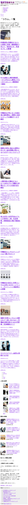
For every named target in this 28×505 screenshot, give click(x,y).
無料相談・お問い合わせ (6, 485)
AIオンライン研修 (7, 494)
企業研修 (5, 10)
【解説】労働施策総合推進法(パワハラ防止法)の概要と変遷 (14, 392)
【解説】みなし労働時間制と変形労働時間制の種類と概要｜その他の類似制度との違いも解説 (11, 411)
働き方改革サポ (4, 1)
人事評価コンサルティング (9, 493)
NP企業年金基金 (7, 499)
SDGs (4, 12)
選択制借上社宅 (6, 491)
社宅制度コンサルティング (9, 490)
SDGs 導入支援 (6, 497)
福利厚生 (5, 9)
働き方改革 (5, 7)
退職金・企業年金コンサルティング (11, 498)
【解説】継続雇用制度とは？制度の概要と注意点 (14, 398)
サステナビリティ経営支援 (9, 495)
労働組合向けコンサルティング (10, 501)
